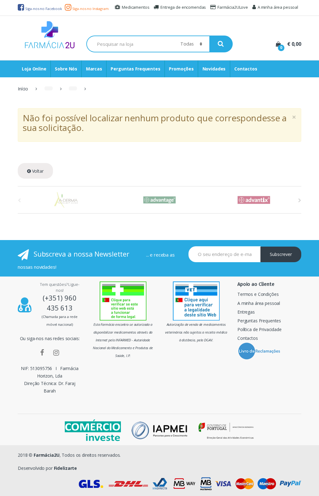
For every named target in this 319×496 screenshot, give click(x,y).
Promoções (181, 69)
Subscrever (281, 254)
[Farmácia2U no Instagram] (56, 352)
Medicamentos (135, 7)
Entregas (246, 312)
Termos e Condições (258, 294)
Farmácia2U (47, 455)
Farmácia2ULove (232, 7)
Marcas (94, 69)
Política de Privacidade (259, 329)
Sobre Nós (66, 69)
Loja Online (34, 69)
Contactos (245, 69)
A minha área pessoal (278, 7)
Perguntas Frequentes (135, 69)
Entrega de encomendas (183, 7)
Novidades (214, 69)
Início (23, 89)
